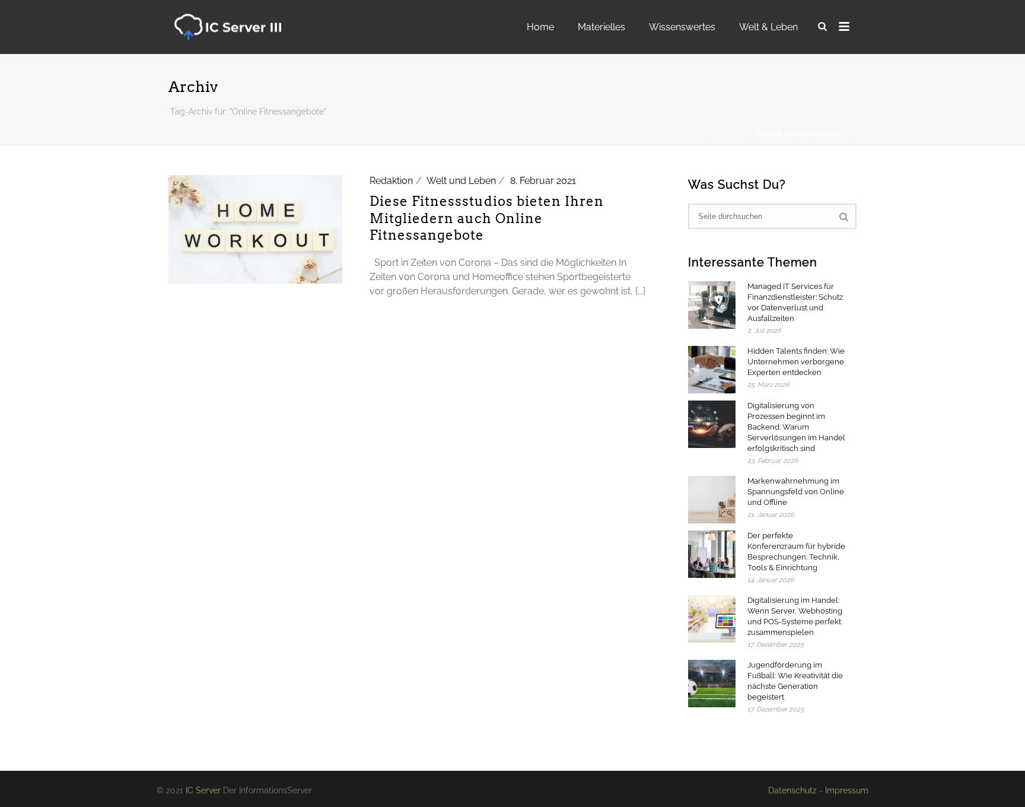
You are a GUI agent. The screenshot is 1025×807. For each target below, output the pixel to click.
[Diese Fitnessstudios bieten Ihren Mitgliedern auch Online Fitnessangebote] (255, 228)
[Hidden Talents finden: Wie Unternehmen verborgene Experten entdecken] (712, 369)
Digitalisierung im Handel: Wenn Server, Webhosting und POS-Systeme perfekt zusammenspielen (794, 616)
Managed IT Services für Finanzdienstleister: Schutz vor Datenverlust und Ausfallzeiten (795, 302)
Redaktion (391, 180)
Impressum (846, 790)
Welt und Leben (461, 180)
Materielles (601, 27)
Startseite (727, 134)
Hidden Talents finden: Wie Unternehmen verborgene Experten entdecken (796, 362)
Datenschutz (792, 790)
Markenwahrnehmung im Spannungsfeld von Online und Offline (795, 491)
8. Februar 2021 (543, 180)
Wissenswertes (682, 27)
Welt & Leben (768, 27)
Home (540, 27)
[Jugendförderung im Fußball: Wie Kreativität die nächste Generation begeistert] (712, 683)
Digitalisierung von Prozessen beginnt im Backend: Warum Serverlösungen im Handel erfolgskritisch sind (796, 427)
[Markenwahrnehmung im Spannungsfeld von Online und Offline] (712, 499)
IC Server (203, 790)
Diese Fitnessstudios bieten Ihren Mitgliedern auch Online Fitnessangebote (487, 218)
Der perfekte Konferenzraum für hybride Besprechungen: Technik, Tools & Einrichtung (796, 551)
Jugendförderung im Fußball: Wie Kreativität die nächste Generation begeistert (795, 680)
